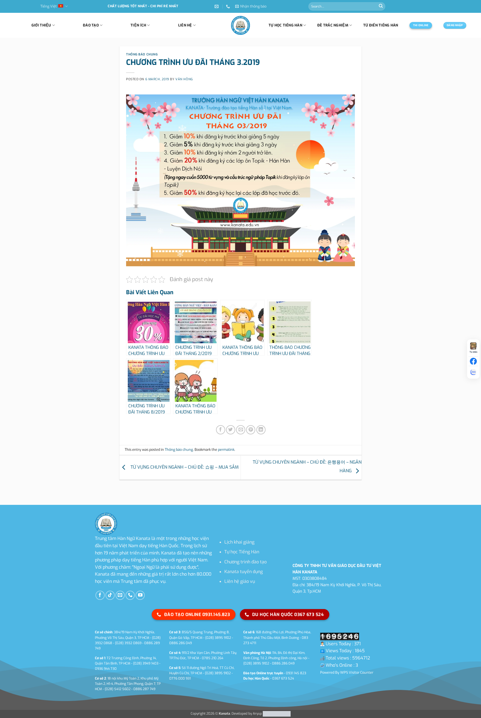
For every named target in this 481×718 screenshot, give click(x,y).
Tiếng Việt (48, 6)
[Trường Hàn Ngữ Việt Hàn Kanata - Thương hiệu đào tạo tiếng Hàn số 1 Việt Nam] (240, 25)
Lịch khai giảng (239, 542)
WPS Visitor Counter (356, 672)
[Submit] (381, 6)
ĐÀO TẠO (91, 25)
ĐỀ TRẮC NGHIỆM (332, 25)
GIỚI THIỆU (41, 25)
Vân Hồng (184, 79)
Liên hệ (185, 25)
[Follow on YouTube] (140, 595)
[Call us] (130, 595)
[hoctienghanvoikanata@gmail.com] (217, 6)
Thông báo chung (142, 54)
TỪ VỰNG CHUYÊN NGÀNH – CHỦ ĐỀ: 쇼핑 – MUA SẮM (183, 467)
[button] (250, 6)
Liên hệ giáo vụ (239, 581)
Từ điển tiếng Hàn (380, 25)
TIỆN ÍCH (138, 25)
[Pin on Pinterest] (250, 429)
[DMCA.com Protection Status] (276, 713)
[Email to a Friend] (240, 429)
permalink (226, 449)
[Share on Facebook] (220, 429)
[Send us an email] (120, 595)
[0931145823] (228, 6)
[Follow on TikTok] (110, 595)
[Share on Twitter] (230, 429)
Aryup (257, 713)
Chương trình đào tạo (245, 562)
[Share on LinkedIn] (261, 429)
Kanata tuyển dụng (243, 572)
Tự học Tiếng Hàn (241, 552)
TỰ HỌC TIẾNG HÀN (285, 25)
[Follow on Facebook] (100, 595)
